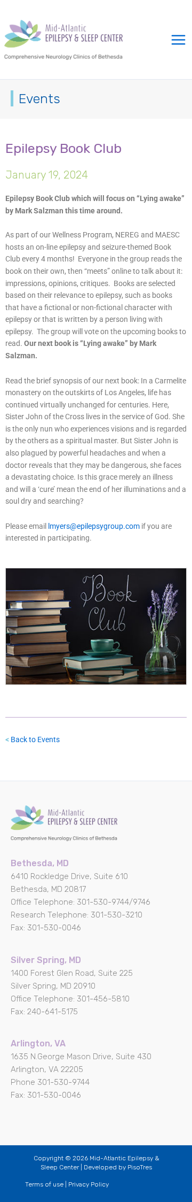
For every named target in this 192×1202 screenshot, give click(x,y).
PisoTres (139, 1167)
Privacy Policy (88, 1184)
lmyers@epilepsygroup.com (94, 526)
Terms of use (44, 1184)
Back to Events (35, 739)
